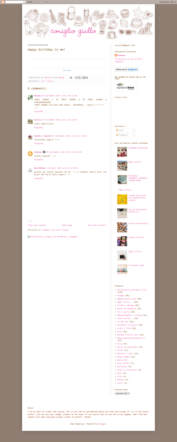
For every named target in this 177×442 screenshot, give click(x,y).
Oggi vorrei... (136, 162)
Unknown (38, 152)
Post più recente (37, 225)
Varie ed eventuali (139, 223)
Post (121, 130)
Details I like (125, 353)
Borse (120, 360)
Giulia (37, 120)
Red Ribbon (39, 168)
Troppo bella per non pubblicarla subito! (137, 197)
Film (119, 376)
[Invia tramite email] (76, 77)
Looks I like (124, 328)
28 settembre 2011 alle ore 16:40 (59, 120)
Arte (119, 332)
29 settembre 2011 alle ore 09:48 (64, 152)
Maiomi (37, 96)
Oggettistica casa (126, 299)
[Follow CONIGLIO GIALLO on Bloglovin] (127, 71)
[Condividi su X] (81, 77)
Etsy (119, 344)
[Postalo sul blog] (78, 77)
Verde (120, 350)
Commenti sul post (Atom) (55, 230)
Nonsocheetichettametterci (131, 338)
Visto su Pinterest (127, 370)
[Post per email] (71, 78)
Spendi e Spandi (42, 136)
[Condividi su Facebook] (84, 77)
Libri (120, 383)
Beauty (120, 380)
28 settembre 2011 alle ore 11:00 (59, 96)
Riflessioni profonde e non (131, 290)
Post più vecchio (97, 225)
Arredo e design (125, 305)
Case (119, 373)
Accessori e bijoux (127, 325)
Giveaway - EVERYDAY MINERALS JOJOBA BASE (138, 178)
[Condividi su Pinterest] (86, 77)
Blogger (102, 424)
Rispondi (38, 111)
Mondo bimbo (123, 357)
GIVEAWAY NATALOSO (138, 148)
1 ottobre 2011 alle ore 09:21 (62, 168)
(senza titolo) (136, 237)
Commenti (123, 135)
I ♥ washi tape (136, 265)
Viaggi (120, 295)
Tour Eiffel (123, 363)
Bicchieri (122, 367)
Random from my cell (127, 335)
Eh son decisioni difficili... (137, 210)
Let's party (47, 81)
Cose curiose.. (125, 318)
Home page (67, 225)
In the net (122, 322)
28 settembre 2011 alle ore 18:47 (69, 136)
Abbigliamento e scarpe (129, 315)
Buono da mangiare (126, 309)
